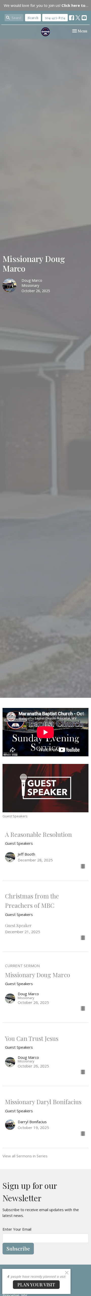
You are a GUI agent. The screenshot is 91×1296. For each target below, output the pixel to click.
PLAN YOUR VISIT (36, 1285)
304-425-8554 (55, 17)
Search (33, 17)
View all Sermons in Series (25, 1155)
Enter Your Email (17, 1229)
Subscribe (18, 1248)
